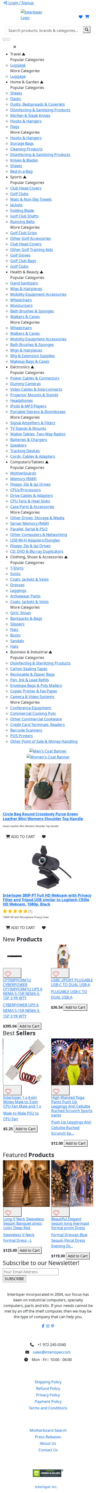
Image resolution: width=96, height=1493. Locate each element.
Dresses (17, 584)
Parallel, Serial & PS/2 (29, 529)
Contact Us (48, 1449)
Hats (14, 646)
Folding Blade (22, 210)
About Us (48, 1443)
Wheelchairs (21, 299)
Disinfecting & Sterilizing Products (40, 663)
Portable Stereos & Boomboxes (37, 411)
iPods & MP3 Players (28, 406)
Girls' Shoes (20, 612)
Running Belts (22, 221)
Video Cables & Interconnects (36, 389)
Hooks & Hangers (25, 121)
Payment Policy (48, 1401)
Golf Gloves (20, 255)
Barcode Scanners (26, 730)
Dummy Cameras (25, 383)
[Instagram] (47, 1326)
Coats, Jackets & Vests (29, 579)
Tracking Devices (25, 450)
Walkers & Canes (25, 316)
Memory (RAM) (23, 478)
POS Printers (21, 735)
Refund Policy (48, 1388)
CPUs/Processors (25, 489)
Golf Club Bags (23, 260)
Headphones (21, 400)
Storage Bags (22, 143)
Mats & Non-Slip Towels (31, 199)
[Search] (86, 29)
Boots (15, 635)
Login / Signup (20, 2)
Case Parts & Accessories (32, 506)
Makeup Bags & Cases (29, 361)
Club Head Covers (25, 188)
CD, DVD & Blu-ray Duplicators (36, 551)
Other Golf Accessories (30, 238)
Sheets (16, 93)
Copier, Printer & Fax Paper (33, 691)
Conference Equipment (30, 707)
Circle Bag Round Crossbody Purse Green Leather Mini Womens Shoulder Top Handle (43, 816)
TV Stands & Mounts (28, 428)
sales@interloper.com (52, 1352)
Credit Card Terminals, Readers (37, 724)
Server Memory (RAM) (29, 523)
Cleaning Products (26, 149)
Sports (18, 177)
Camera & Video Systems (32, 696)
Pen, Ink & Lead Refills (29, 679)
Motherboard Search (48, 1430)
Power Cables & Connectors (34, 378)
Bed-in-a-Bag (21, 171)
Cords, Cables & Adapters (32, 456)
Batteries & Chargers (28, 439)
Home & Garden (27, 82)
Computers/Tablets (29, 462)
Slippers (17, 624)
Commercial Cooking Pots (33, 713)
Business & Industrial (31, 652)
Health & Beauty (26, 272)
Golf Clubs (19, 193)
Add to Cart (29, 1026)
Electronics (22, 367)
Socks (15, 573)
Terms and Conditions (48, 1408)
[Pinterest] (52, 1326)
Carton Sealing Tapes (28, 668)
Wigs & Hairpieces (26, 288)
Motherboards (23, 473)
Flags (14, 126)
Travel (17, 54)
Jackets (16, 204)
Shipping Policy (48, 1381)
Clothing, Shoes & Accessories (39, 557)
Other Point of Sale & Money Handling (44, 741)
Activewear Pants (25, 596)
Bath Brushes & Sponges (32, 311)
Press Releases (48, 1436)
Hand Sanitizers (24, 283)
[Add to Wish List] (44, 836)
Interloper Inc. (46, 1487)
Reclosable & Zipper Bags (32, 674)
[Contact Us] (65, 17)
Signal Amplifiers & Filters (32, 422)
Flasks (15, 98)
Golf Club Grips (23, 232)
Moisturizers (21, 305)
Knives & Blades (24, 160)
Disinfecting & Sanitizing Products (40, 109)
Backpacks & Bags (26, 618)
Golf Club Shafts (24, 216)
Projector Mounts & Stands (34, 394)
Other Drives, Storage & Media (37, 517)
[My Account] (73, 17)
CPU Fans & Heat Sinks (30, 501)
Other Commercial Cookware (36, 719)
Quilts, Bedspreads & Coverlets (37, 104)
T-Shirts (17, 568)
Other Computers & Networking (38, 534)
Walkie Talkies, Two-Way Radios (37, 434)
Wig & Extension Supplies (32, 355)
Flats (14, 629)
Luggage (18, 65)
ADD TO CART (22, 836)
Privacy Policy (48, 1395)
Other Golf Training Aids (31, 249)
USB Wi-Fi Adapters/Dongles (35, 540)
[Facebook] (43, 1326)
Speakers (18, 445)
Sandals (17, 640)
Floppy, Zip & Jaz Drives (30, 484)
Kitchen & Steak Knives (30, 115)
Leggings (18, 590)
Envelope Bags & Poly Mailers (36, 685)
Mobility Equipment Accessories (38, 294)
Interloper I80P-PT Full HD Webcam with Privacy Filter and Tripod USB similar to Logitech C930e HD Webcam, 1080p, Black (47, 900)
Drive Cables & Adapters (31, 495)
